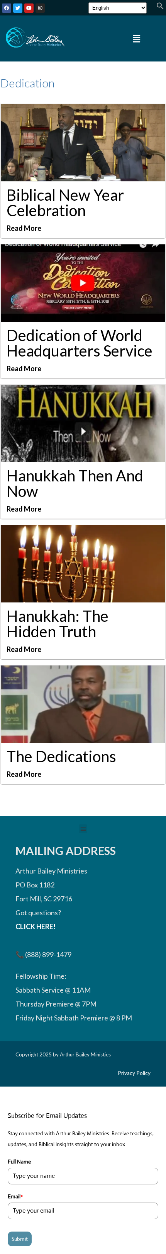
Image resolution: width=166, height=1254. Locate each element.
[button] (160, 7)
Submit (20, 1238)
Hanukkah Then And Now (75, 483)
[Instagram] (40, 8)
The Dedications (61, 756)
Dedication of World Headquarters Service (79, 343)
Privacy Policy (134, 1073)
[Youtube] (29, 8)
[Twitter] (17, 8)
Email (15, 1196)
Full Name (19, 1161)
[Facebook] (6, 8)
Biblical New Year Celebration (65, 203)
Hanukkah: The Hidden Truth (57, 624)
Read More (24, 228)
